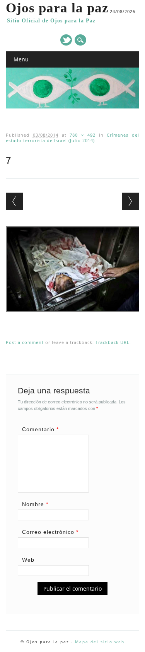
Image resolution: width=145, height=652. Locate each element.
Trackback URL (113, 342)
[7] (74, 320)
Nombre (35, 504)
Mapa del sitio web (100, 641)
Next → (130, 201)
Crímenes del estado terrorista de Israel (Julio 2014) (72, 137)
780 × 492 (83, 135)
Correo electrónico (50, 532)
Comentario (40, 429)
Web (28, 560)
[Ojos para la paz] (72, 106)
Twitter (66, 40)
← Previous (14, 201)
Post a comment (25, 342)
